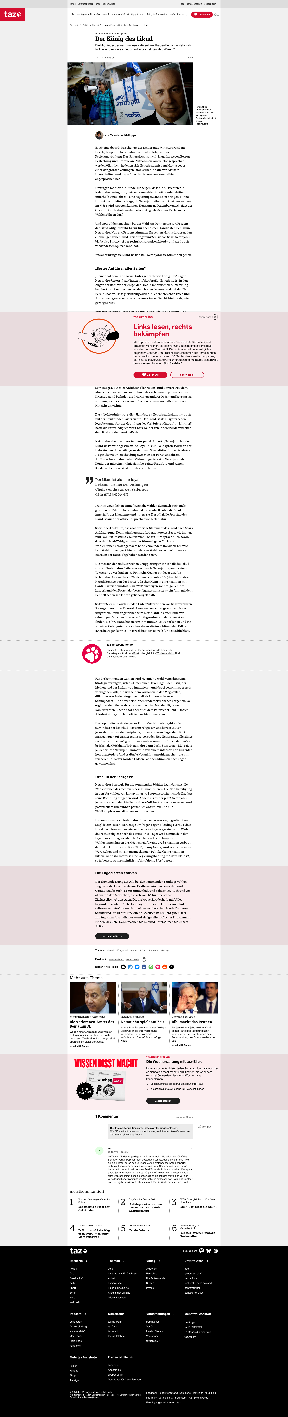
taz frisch (113, 1326)
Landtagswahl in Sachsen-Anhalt (122, 1276)
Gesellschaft (77, 1278)
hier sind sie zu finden (130, 1134)
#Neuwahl (154, 950)
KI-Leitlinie (210, 1392)
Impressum (180, 1397)
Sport (73, 1288)
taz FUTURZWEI (193, 1327)
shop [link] (98, 4)
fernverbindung (78, 1326)
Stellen (150, 1283)
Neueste (180, 1117)
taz (79, 1251)
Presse (150, 1288)
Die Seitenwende (155, 1278)
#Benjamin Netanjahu (127, 950)
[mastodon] (201, 1252)
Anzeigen (75, 1380)
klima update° (77, 1331)
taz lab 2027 (153, 1341)
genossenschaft (193, 1273)
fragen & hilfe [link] (109, 4)
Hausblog (151, 1273)
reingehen (75, 1345)
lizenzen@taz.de (91, 1397)
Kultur (73, 1283)
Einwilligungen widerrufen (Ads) (163, 1402)
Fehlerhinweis (132, 959)
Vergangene (153, 1336)
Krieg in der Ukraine (119, 1292)
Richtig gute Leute (118, 1288)
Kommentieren (116, 959)
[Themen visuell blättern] (187, 14)
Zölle (110, 1268)
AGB (190, 1397)
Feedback (113, 1365)
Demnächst (152, 1321)
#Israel (110, 950)
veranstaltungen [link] (85, 4)
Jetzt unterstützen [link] (112, 936)
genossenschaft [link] (194, 4)
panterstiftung (192, 1288)
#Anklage (165, 950)
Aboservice (114, 1369)
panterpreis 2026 (194, 1292)
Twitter (131, 656)
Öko (72, 1273)
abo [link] (182, 4)
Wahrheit (75, 1302)
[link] (73, 14)
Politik (85, 25)
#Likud (143, 950)
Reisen (73, 1365)
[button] (216, 14)
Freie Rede (76, 1341)
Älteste (189, 1117)
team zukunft (115, 1321)
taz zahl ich (190, 1278)
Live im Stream (154, 1331)
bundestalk (76, 1321)
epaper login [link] (210, 4)
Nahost (95, 25)
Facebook (116, 656)
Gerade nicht (204, 317)
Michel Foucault (117, 1297)
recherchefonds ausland (198, 1283)
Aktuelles (151, 1268)
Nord (72, 1297)
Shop (73, 1375)
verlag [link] (73, 4)
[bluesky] (208, 1252)
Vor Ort (150, 1326)
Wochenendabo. (165, 653)
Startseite (74, 25)
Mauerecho (76, 1336)
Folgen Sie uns (190, 1251)
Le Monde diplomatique (197, 1332)
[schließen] (215, 317)
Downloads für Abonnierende (124, 1379)
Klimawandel (115, 1283)
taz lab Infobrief (117, 1336)
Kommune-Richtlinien (191, 1392)
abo (186, 1268)
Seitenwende (201, 1397)
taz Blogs (189, 1322)
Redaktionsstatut (169, 1392)
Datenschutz (166, 1397)
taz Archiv (190, 1336)
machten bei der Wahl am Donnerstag (145, 223)
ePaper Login (115, 1374)
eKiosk (135, 653)
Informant (152, 1397)
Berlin (73, 1292)
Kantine (74, 1370)
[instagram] (215, 1252)
